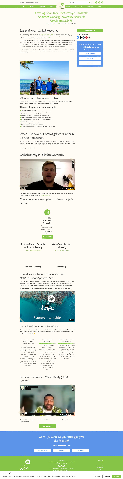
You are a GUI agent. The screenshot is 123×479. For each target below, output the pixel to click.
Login (36, 2)
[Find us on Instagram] (64, 466)
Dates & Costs (90, 6)
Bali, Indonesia (42, 6)
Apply (99, 6)
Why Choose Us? (78, 6)
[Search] (90, 2)
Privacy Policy (99, 470)
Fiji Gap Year (100, 467)
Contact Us (80, 450)
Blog (102, 462)
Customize (97, 476)
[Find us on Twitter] (61, 466)
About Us (68, 6)
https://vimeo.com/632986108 (61, 250)
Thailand (52, 6)
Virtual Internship (59, 24)
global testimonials (46, 195)
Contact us (22, 2)
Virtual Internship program (47, 34)
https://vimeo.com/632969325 (33, 250)
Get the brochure (90, 53)
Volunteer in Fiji (99, 465)
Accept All (116, 476)
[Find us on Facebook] (59, 466)
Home (23, 6)
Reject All (107, 476)
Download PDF (47, 237)
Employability (50, 24)
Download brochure (30, 2)
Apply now (90, 58)
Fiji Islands (32, 6)
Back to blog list (47, 426)
